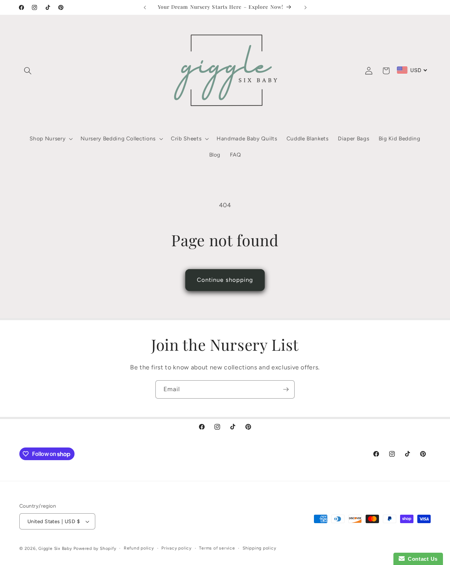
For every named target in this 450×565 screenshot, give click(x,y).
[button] (27, 70)
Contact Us (421, 559)
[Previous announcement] (145, 7)
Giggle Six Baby (55, 548)
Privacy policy (176, 548)
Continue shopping (225, 279)
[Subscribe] (285, 389)
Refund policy (139, 548)
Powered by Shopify (94, 548)
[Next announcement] (305, 7)
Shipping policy (259, 548)
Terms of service (217, 548)
